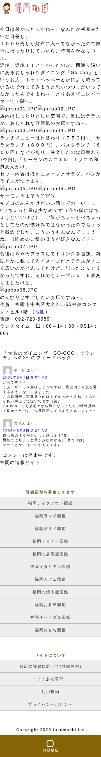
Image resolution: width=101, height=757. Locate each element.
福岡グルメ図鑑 (50, 528)
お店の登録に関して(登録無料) (50, 666)
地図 (40, 311)
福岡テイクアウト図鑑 (50, 503)
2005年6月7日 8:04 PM (25, 377)
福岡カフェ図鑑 (50, 579)
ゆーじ (20, 370)
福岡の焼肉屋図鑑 (50, 592)
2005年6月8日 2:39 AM (25, 431)
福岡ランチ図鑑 (50, 516)
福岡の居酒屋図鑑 (50, 554)
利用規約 (50, 691)
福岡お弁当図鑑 (50, 604)
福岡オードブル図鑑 (50, 617)
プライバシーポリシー (50, 704)
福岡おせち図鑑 (50, 630)
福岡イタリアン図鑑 (50, 566)
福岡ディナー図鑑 (50, 541)
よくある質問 (50, 679)
